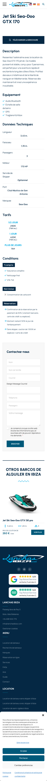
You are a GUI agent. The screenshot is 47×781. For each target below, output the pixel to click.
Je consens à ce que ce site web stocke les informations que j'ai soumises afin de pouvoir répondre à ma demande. (25, 432)
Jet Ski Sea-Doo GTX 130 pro (18, 520)
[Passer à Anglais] (30, 4)
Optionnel (23, 180)
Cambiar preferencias (23, 765)
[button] (43, 715)
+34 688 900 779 (10, 619)
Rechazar (23, 758)
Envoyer (15, 444)
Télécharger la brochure (25, 40)
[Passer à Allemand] (34, 4)
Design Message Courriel (17, 383)
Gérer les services (23, 742)
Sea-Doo (23, 204)
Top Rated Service (27, 579)
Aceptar (23, 751)
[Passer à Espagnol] (38, 4)
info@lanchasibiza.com (12, 623)
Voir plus (38, 532)
